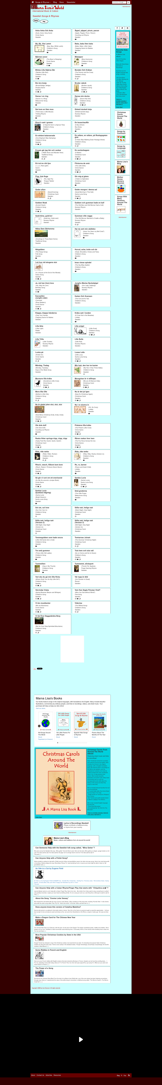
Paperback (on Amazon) (45, 739)
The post (36, 884)
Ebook (40, 737)
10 (70, 742)
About (33, 1075)
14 (76, 742)
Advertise (49, 1075)
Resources (57, 1075)
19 (83, 742)
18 (82, 742)
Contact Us (40, 1075)
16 (79, 742)
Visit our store (40, 708)
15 (77, 742)
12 (73, 742)
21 (86, 742)
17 (80, 742)
